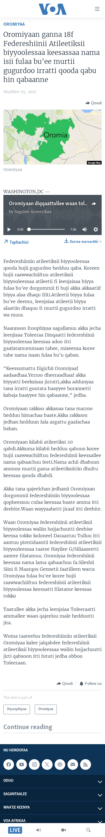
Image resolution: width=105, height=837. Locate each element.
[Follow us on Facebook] (8, 764)
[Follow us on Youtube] (21, 764)
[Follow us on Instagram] (34, 764)
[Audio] (38, 830)
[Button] (93, 103)
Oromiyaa (14, 24)
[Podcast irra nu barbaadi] (60, 764)
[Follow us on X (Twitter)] (47, 764)
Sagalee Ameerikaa (33, 211)
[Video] (63, 830)
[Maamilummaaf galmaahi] (72, 764)
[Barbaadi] (88, 830)
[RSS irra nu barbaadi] (85, 764)
